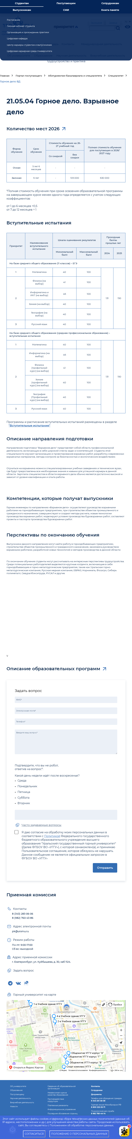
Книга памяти (110, 10)
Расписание (13, 20)
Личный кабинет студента (21, 26)
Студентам (22, 3)
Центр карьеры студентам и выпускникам (29, 45)
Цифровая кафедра (17, 38)
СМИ (66, 10)
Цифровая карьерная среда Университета (29, 51)
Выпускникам (22, 10)
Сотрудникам (110, 3)
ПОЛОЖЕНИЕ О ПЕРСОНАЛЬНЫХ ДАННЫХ (79, 1133)
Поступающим (66, 3)
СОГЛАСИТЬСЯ (34, 1133)
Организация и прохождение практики (28, 32)
